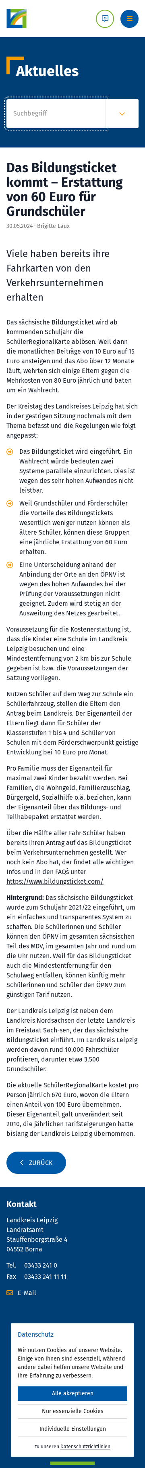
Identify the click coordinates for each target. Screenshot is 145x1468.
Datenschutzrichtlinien (85, 1446)
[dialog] (72, 1390)
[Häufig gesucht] (122, 113)
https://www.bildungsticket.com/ (55, 881)
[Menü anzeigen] (129, 19)
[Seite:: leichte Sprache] (105, 19)
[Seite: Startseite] (16, 18)
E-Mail (26, 1293)
